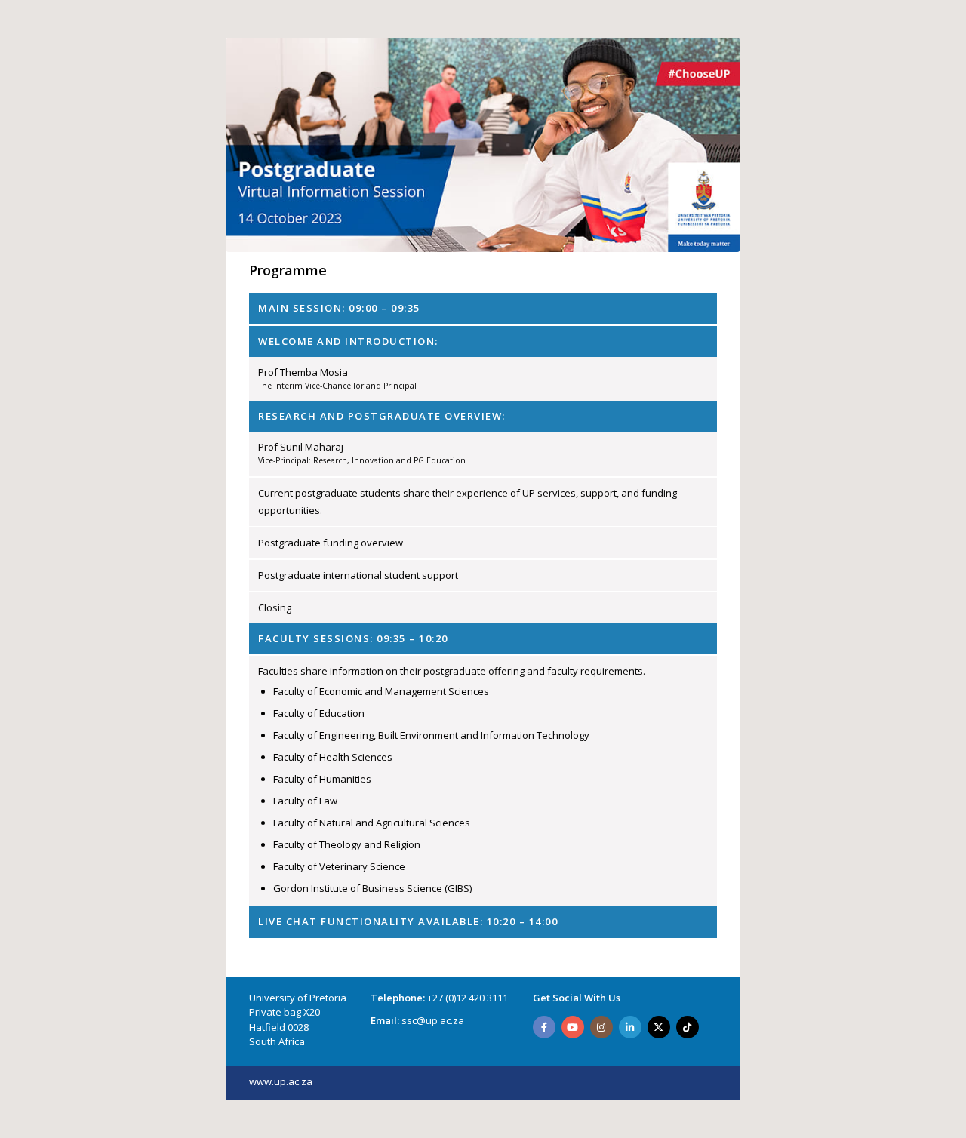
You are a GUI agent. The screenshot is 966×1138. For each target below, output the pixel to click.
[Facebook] (544, 1027)
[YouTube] (572, 1027)
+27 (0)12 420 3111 (467, 997)
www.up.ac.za (280, 1081)
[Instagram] (601, 1027)
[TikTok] (687, 1027)
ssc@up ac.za (432, 1020)
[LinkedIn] (630, 1027)
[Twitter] (659, 1027)
